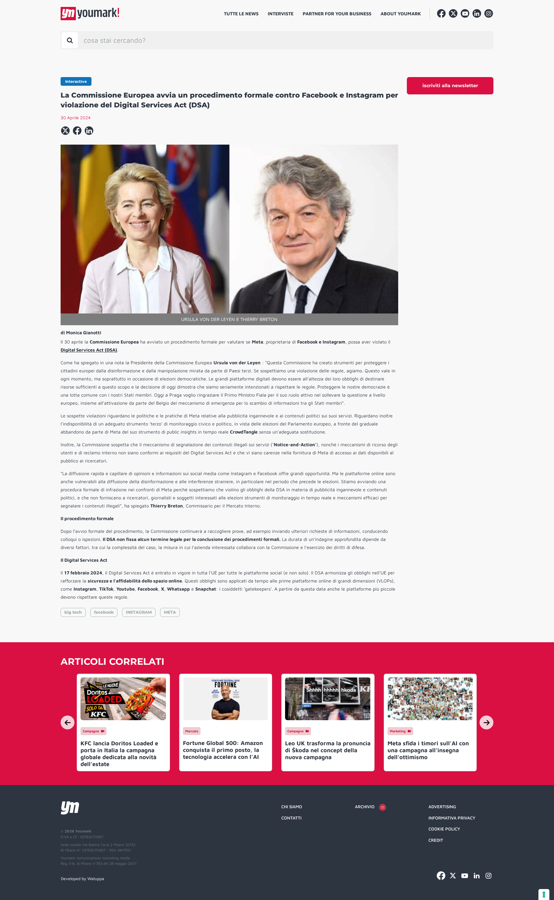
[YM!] (90, 13)
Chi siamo (291, 806)
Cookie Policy (444, 828)
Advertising (442, 806)
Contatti (291, 817)
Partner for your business (337, 13)
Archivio (365, 806)
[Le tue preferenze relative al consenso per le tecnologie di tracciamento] (543, 894)
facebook (104, 612)
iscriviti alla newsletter (450, 85)
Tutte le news (241, 13)
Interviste (280, 13)
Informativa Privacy (452, 817)
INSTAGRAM (139, 612)
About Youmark (401, 13)
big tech (73, 612)
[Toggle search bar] (70, 40)
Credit (435, 840)
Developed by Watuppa (82, 878)
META (170, 612)
